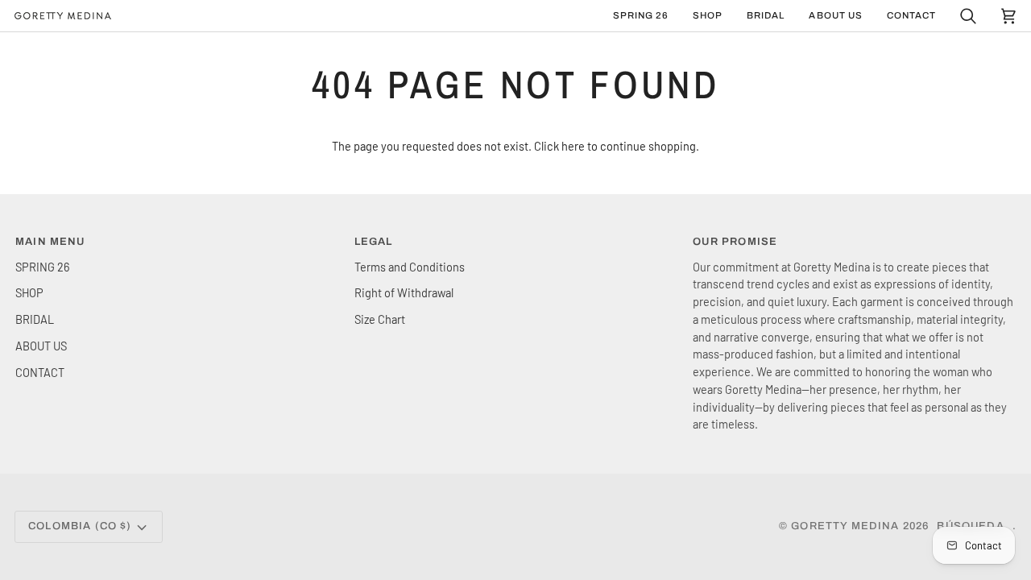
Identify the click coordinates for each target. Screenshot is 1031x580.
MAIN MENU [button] (50, 241)
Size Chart (379, 319)
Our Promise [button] (735, 241)
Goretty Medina (845, 526)
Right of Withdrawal (403, 292)
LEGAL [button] (373, 241)
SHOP (29, 292)
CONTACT (39, 372)
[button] (708, 15)
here (573, 146)
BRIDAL (34, 319)
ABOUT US (41, 345)
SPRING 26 (42, 266)
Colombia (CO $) (80, 526)
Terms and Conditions (409, 266)
